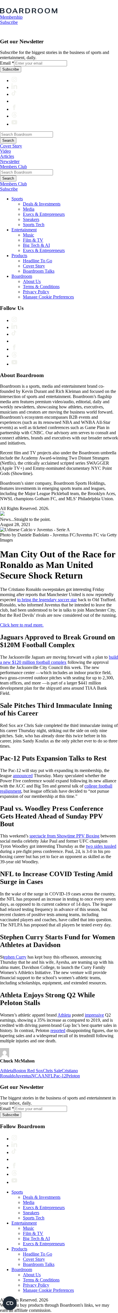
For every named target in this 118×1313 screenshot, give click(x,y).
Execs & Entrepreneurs (44, 214)
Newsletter (9, 161)
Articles (7, 156)
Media (28, 209)
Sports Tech (33, 224)
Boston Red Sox (28, 1070)
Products (19, 255)
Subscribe (9, 22)
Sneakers (31, 219)
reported (57, 1030)
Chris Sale (52, 1070)
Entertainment (24, 229)
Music (28, 234)
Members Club (13, 166)
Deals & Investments (41, 203)
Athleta (64, 1015)
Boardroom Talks (38, 271)
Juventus (23, 1075)
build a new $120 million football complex (59, 660)
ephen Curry (15, 957)
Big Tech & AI (36, 245)
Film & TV (33, 240)
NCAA (38, 1075)
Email (7, 63)
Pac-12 (60, 1075)
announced (23, 775)
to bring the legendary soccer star (47, 599)
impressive (94, 1015)
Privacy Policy (36, 291)
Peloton (73, 1075)
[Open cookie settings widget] (10, 1303)
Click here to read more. (22, 624)
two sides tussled (101, 846)
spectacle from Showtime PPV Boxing (64, 835)
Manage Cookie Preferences (48, 296)
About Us (32, 281)
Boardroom (21, 276)
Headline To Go (37, 260)
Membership (11, 17)
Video (5, 151)
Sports (17, 198)
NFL (49, 1075)
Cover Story (11, 145)
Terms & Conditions (41, 286)
